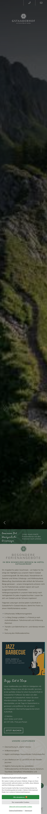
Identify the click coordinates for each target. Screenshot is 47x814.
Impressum (28, 811)
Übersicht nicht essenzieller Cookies (20, 807)
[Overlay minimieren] (38, 778)
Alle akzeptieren (19, 797)
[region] (20, 786)
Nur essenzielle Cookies (20, 802)
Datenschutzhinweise (16, 811)
